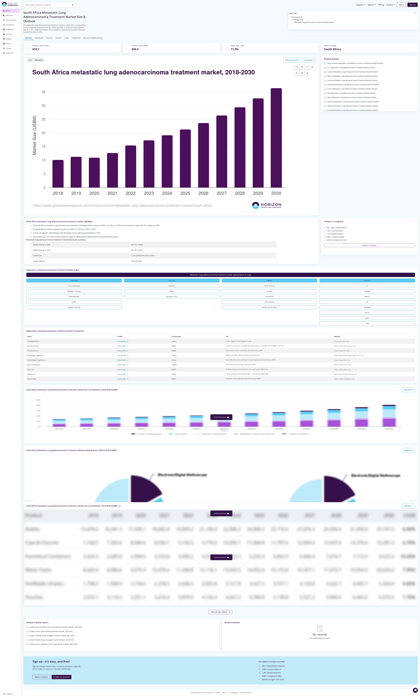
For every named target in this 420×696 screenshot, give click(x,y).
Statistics (360, 5)
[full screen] (296, 66)
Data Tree (293, 13)
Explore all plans (41, 677)
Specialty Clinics (172, 297)
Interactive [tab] (39, 60)
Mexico (367, 297)
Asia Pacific (269, 297)
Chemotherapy (74, 297)
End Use (172, 280)
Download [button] (308, 60)
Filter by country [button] (291, 60)
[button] (297, 17)
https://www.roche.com (342, 365)
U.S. (367, 286)
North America (269, 286)
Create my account (61, 677)
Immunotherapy (74, 286)
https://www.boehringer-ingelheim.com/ (349, 355)
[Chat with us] (415, 690)
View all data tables (219, 612)
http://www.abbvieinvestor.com (345, 374)
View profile (121, 341)
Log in (401, 4)
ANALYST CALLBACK (369, 245)
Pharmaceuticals (296, 17)
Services (389, 5)
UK (367, 302)
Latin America (269, 302)
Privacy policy (234, 692)
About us (225, 692)
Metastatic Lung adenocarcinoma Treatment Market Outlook (314, 22)
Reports (371, 5)
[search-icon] (73, 5)
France (367, 313)
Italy (367, 323)
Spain (367, 318)
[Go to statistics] (119, 505)
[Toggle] (290, 17)
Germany (367, 307)
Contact (218, 692)
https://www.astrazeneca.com (345, 346)
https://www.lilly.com (342, 351)
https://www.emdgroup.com (344, 379)
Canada (367, 291)
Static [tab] (30, 60)
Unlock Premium (220, 417)
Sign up (413, 4)
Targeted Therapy (73, 307)
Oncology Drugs (298, 20)
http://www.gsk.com (341, 341)
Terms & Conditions (245, 692)
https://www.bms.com (342, 360)
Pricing (381, 5)
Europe (269, 291)
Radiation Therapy (74, 291)
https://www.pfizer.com (342, 369)
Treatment (74, 280)
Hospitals (171, 286)
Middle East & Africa (269, 307)
